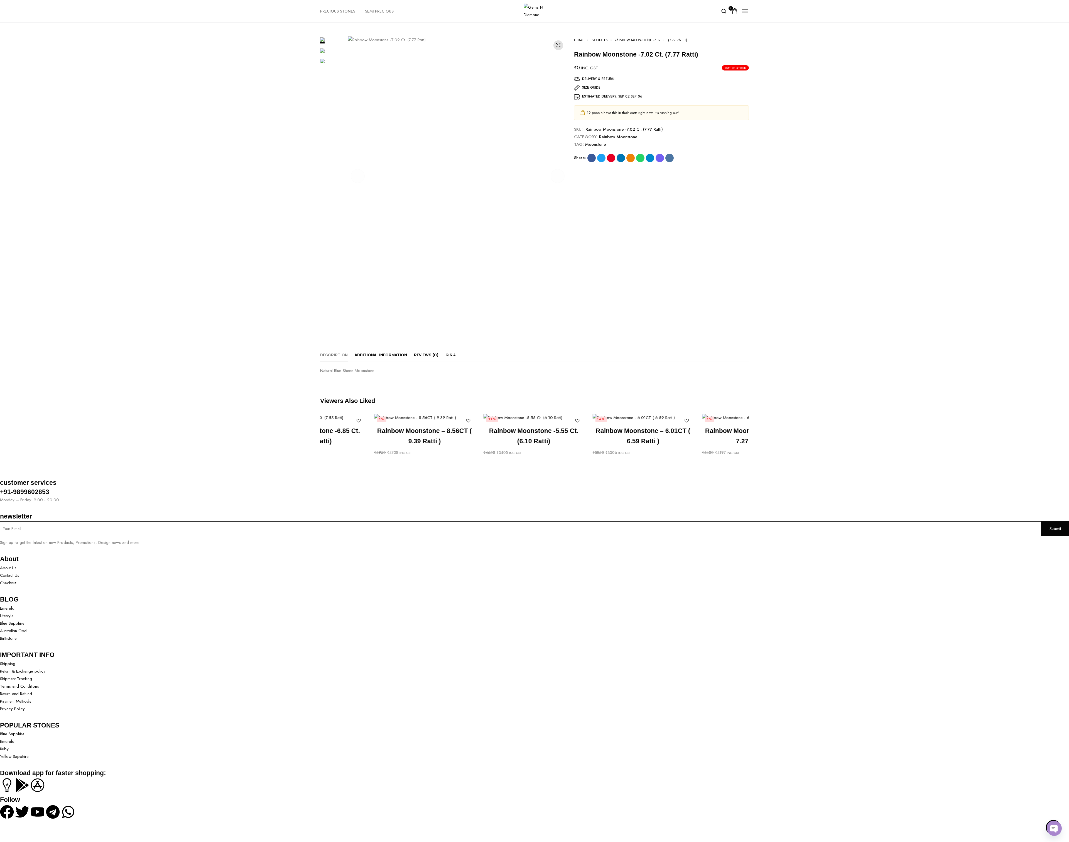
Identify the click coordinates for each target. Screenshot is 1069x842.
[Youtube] (38, 812)
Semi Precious (379, 11)
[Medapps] (7, 785)
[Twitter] (22, 812)
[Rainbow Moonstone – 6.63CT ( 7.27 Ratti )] (698, 418)
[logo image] (534, 11)
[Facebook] (7, 812)
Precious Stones (337, 11)
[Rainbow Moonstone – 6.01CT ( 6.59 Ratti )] (589, 418)
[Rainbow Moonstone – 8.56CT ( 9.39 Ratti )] (370, 418)
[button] (358, 176)
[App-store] (38, 785)
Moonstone (595, 144)
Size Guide (591, 87)
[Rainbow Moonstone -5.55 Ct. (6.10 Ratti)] (480, 418)
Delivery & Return (598, 78)
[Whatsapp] (68, 812)
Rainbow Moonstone (618, 137)
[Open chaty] (1053, 827)
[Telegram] (53, 812)
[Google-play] (22, 785)
